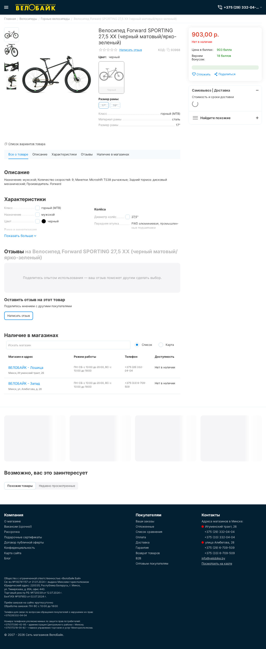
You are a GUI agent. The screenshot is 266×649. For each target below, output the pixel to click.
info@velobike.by (213, 558)
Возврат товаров (148, 553)
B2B (138, 558)
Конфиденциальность (19, 547)
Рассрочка (12, 531)
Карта (169, 344)
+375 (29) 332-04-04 (220, 531)
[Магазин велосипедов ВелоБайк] (35, 7)
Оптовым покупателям (152, 563)
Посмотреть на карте (217, 563)
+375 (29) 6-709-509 (220, 547)
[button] (224, 74)
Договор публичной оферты (24, 542)
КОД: (161, 50)
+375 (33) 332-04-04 (220, 537)
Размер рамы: (108, 99)
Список (146, 344)
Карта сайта (12, 553)
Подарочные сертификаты (23, 537)
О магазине (12, 521)
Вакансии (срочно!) (18, 526)
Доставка (143, 542)
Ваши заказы (145, 521)
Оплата (141, 537)
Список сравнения (149, 531)
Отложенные (145, 526)
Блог (7, 558)
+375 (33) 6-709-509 (220, 553)
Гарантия (142, 547)
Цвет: (102, 57)
